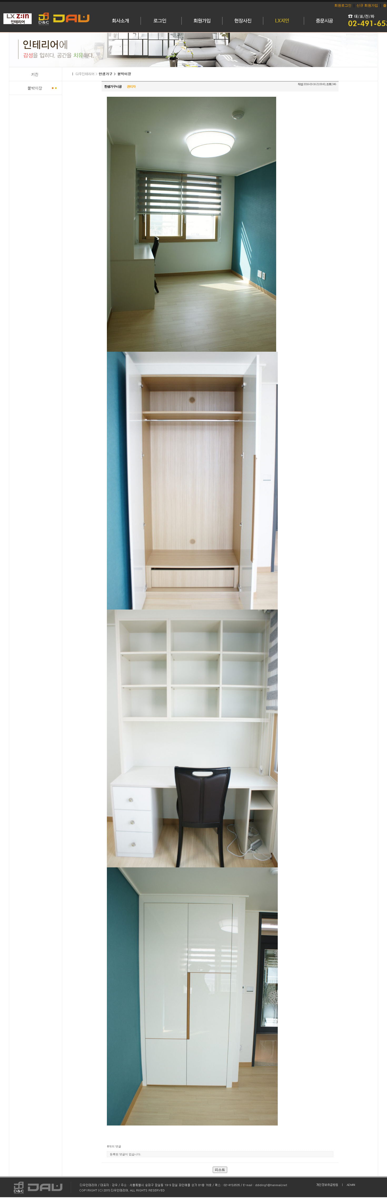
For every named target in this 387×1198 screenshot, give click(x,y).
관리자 (131, 86)
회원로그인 (342, 5)
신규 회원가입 (367, 5)
